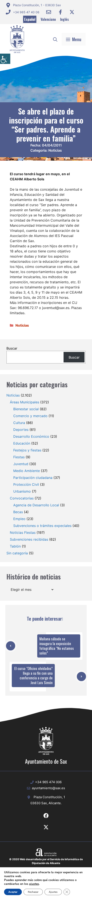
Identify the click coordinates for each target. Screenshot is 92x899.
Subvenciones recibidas (29, 539)
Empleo (19, 519)
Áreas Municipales (24, 402)
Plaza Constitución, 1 (49, 797)
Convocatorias (22, 498)
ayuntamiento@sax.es (48, 788)
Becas (18, 512)
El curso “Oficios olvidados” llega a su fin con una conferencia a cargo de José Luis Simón (33, 675)
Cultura (19, 423)
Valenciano (48, 19)
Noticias (55, 150)
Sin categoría (17, 553)
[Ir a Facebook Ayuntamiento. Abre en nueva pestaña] (60, 12)
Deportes (20, 429)
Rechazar (33, 892)
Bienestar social (26, 409)
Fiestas (19, 457)
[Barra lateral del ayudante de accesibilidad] (5, 59)
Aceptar (13, 892)
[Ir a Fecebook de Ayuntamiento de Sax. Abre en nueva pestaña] (46, 815)
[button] (55, 39)
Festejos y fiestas (27, 450)
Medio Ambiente (26, 471)
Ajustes (53, 892)
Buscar (11, 348)
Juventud (20, 464)
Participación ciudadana (32, 477)
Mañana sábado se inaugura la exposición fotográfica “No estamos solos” (56, 646)
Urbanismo (22, 491)
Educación (21, 443)
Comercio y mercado (30, 416)
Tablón (15, 546)
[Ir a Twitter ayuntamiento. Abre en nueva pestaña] (72, 12)
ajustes (34, 884)
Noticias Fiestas (23, 532)
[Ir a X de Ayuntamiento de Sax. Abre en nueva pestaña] (46, 827)
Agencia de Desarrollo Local (36, 505)
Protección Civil (26, 484)
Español (29, 19)
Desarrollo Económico (31, 436)
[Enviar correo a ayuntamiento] (48, 12)
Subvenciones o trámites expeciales (42, 525)
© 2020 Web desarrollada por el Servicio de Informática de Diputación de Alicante (46, 861)
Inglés (64, 19)
